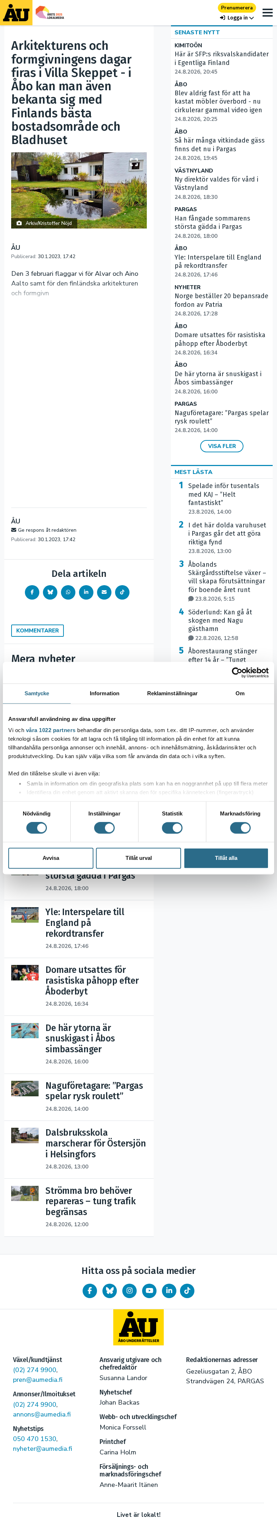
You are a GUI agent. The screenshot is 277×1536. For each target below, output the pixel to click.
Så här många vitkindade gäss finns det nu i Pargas (220, 149)
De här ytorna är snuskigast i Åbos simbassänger (218, 382)
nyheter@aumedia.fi (42, 1448)
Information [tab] (104, 693)
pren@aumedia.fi (37, 1379)
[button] (237, 18)
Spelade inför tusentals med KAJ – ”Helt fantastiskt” (223, 498)
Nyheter (188, 287)
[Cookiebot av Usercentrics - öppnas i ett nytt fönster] (237, 672)
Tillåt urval (139, 858)
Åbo (181, 84)
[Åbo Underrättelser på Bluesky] (109, 1291)
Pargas (186, 209)
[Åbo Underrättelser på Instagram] (129, 1291)
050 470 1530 (34, 1439)
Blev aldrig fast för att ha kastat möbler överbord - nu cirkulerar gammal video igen (218, 106)
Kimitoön (188, 45)
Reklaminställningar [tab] (172, 693)
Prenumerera (237, 7)
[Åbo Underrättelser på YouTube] (149, 1291)
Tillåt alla (226, 858)
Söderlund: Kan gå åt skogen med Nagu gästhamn (220, 625)
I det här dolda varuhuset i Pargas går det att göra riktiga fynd (227, 538)
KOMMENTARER (37, 630)
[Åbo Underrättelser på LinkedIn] (169, 1291)
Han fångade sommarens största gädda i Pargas (212, 227)
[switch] (104, 828)
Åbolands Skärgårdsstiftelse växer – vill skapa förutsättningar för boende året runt (227, 582)
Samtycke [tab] (37, 693)
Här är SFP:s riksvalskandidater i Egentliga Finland (222, 62)
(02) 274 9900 (34, 1370)
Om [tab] (240, 693)
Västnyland (194, 170)
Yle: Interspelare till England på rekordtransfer (218, 266)
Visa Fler (222, 446)
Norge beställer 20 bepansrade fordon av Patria (221, 304)
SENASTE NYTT (197, 32)
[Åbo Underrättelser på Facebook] (90, 1291)
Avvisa (51, 858)
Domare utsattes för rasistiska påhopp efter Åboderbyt (220, 343)
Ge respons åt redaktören (47, 530)
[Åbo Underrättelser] (138, 1327)
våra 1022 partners (51, 730)
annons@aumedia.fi (42, 1414)
